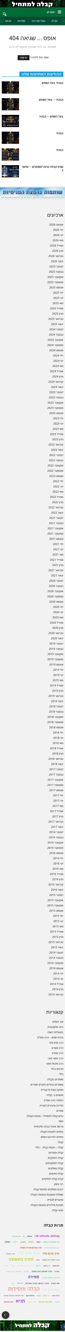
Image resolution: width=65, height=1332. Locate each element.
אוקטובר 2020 (55, 591)
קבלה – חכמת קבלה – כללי (49, 1147)
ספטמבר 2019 (55, 659)
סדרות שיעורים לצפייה (51, 1105)
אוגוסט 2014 (56, 968)
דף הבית (23, 58)
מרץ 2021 (57, 565)
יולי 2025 (58, 292)
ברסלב (31, 1242)
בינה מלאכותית (55, 1027)
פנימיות (20, 1283)
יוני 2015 (58, 921)
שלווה (57, 1302)
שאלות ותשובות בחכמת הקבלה (47, 1194)
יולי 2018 (58, 732)
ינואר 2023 (57, 449)
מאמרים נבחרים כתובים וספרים (47, 1084)
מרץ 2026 (57, 250)
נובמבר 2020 (56, 586)
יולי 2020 (58, 607)
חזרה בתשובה (21, 1259)
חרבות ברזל (57, 1068)
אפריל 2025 (56, 308)
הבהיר (59, 133)
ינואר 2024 (57, 387)
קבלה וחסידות (56, 1152)
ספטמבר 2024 (55, 345)
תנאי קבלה (57, 1210)
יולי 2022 (58, 481)
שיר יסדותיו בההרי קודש (14, 1295)
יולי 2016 (58, 858)
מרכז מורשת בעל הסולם (42, 1271)
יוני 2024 (58, 360)
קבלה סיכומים (56, 1173)
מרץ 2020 (57, 628)
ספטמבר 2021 (55, 533)
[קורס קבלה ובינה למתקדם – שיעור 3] (10, 171)
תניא (20, 1301)
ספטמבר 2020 (55, 596)
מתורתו (26, 1271)
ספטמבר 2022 (55, 470)
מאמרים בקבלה (55, 1079)
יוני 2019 (58, 675)
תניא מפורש (8, 1302)
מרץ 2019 (57, 690)
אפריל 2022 (56, 497)
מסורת (56, 1271)
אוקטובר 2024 (55, 339)
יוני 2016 (58, 863)
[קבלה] (32, 3)
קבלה (54, 21)
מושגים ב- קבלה (54, 1095)
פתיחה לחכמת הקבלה (51, 1131)
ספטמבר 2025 (55, 282)
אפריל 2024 (56, 371)
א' (24, 1236)
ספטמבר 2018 (55, 722)
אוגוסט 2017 (56, 790)
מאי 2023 (58, 428)
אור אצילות (16, 1236)
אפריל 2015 (56, 931)
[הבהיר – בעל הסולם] (10, 104)
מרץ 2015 (57, 937)
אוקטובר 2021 (55, 528)
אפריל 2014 (56, 984)
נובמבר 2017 (56, 774)
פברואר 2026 (55, 256)
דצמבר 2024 (56, 329)
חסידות (21, 21)
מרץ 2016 (57, 879)
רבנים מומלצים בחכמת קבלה (48, 1189)
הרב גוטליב (57, 1053)
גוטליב (23, 1242)
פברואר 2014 (55, 994)
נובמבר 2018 (56, 711)
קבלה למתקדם (55, 1158)
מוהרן (6, 1266)
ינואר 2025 (57, 324)
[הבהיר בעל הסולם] (10, 87)
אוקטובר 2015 (55, 900)
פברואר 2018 (55, 758)
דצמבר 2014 (56, 952)
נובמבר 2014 (56, 957)
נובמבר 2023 (56, 397)
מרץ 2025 (57, 313)
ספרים (60, 1110)
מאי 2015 (58, 926)
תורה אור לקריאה (45, 1302)
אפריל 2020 (56, 622)
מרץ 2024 (57, 376)
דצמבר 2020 (56, 580)
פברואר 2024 (55, 381)
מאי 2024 (58, 366)
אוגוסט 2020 (56, 601)
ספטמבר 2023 (55, 408)
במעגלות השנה (55, 1032)
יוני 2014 (58, 978)
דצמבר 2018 (56, 706)
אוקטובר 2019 (55, 654)
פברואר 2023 (55, 444)
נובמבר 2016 (56, 837)
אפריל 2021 (56, 559)
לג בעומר (46, 1266)
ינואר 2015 (57, 947)
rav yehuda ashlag (46, 1236)
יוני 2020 (58, 612)
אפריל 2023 (56, 434)
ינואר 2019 (57, 701)
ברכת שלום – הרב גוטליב (50, 1037)
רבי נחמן (58, 1184)
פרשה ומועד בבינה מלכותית (48, 1126)
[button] (5, 12)
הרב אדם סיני (56, 1042)
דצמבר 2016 (56, 832)
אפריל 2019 (56, 685)
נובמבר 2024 (56, 334)
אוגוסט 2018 (56, 727)
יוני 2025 (58, 298)
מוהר (13, 1266)
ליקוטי (38, 1266)
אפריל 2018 (56, 748)
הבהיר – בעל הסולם (51, 100)
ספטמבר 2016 (55, 847)
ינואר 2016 (57, 889)
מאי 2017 (58, 806)
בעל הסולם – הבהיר (51, 116)
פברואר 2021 (55, 570)
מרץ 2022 (57, 502)
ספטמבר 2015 (55, 905)
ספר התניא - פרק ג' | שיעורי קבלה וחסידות (42, 1283)
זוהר (38, 1260)
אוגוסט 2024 (56, 350)
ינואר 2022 (57, 512)
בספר (38, 1242)
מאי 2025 (58, 303)
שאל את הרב (38, 21)
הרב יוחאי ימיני (55, 1058)
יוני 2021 (58, 549)
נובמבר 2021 (56, 523)
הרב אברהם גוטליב (51, 1248)
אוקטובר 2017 (55, 779)
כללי (61, 1074)
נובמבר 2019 (56, 648)
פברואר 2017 (55, 821)
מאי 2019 (58, 680)
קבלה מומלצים (55, 1168)
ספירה (33, 1277)
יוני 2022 (58, 486)
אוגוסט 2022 (56, 476)
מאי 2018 (58, 743)
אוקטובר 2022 (55, 465)
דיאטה (15, 1242)
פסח (61, 1121)
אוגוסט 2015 (56, 910)
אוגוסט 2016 (56, 853)
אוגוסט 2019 (56, 664)
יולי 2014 (58, 973)
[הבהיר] (10, 138)
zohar (29, 1236)
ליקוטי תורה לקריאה (25, 1266)
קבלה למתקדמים (54, 1163)
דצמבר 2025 (56, 266)
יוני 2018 (58, 737)
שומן (39, 1295)
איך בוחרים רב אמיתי (51, 1242)
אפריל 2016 (56, 874)
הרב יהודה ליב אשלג (50, 1260)
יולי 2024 (58, 355)
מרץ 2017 (57, 816)
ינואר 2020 (57, 638)
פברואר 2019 (55, 696)
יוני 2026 (58, 235)
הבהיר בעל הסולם (52, 83)
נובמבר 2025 (56, 271)
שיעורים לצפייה (55, 1199)
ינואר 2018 (57, 764)
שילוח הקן (30, 1295)
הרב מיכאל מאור (54, 1063)
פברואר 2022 (55, 507)
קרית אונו (55, 1295)
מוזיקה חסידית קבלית (52, 1089)
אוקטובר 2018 (55, 717)
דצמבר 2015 (56, 895)
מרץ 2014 (57, 989)
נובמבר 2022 (56, 460)
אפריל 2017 (56, 811)
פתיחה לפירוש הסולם (52, 1137)
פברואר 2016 (55, 884)
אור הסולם (57, 1021)
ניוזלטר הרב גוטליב (53, 1100)
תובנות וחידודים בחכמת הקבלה (47, 1205)
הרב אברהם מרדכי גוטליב (31, 1247)
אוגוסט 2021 (56, 538)
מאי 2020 (58, 617)
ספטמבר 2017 (55, 785)
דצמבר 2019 (56, 643)
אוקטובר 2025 (55, 277)
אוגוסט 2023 (56, 413)
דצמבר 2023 (56, 392)
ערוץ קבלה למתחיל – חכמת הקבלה (45, 1116)
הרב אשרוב (57, 1048)
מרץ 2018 (57, 753)
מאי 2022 (58, 491)
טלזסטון (56, 1266)
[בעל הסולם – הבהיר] (10, 121)
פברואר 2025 (55, 319)
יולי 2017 (58, 795)
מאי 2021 (58, 554)
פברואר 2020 (55, 633)
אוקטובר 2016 (55, 842)
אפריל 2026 (56, 245)
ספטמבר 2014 (55, 963)
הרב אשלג (10, 1254)
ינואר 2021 (57, 575)
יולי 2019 (58, 669)
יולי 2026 (58, 229)
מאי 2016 (58, 868)
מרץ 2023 (57, 439)
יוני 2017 (58, 800)
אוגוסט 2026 (56, 224)
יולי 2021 (58, 544)
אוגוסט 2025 (56, 287)
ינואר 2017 (57, 827)
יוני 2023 (58, 423)
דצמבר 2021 (56, 518)
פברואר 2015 (55, 942)
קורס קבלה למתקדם (52, 1178)
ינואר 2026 (57, 261)
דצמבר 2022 (56, 455)
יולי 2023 (58, 418)
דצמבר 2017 (56, 769)
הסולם (7, 1242)
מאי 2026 (58, 240)
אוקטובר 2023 (55, 402)
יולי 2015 (58, 916)
